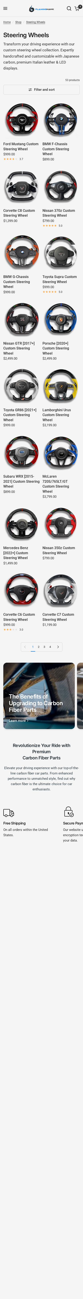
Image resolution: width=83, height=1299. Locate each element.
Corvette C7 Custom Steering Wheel (58, 617)
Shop (18, 22)
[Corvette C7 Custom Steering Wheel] (61, 590)
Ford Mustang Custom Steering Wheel (21, 146)
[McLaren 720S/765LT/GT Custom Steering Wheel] (61, 452)
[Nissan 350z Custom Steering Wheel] (61, 523)
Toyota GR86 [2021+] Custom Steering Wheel (19, 415)
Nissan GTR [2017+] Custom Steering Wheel (19, 348)
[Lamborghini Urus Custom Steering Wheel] (61, 385)
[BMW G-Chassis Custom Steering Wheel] (22, 252)
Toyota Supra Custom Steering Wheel (59, 279)
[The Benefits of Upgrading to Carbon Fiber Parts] (39, 696)
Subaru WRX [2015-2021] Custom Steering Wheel (21, 481)
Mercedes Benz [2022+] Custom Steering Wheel (15, 553)
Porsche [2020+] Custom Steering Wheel (55, 348)
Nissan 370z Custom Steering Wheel (58, 213)
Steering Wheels (35, 22)
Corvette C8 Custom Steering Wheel (19, 213)
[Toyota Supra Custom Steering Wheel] (61, 252)
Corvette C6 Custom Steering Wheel (19, 617)
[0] (76, 8)
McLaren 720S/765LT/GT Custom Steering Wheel (55, 483)
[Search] (69, 8)
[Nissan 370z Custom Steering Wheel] (61, 186)
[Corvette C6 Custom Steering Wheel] (22, 590)
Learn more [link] (17, 720)
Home (7, 22)
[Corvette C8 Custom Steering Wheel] (22, 186)
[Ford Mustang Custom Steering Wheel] (22, 120)
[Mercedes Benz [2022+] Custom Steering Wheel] (22, 523)
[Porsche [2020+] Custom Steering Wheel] (61, 319)
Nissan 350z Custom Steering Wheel (58, 550)
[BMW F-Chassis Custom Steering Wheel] (61, 120)
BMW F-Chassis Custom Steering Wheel (55, 149)
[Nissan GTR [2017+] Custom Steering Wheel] (22, 319)
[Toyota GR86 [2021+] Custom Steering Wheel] (22, 385)
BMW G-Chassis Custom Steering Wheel (16, 282)
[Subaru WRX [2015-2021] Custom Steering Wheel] (22, 452)
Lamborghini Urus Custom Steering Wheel (56, 415)
